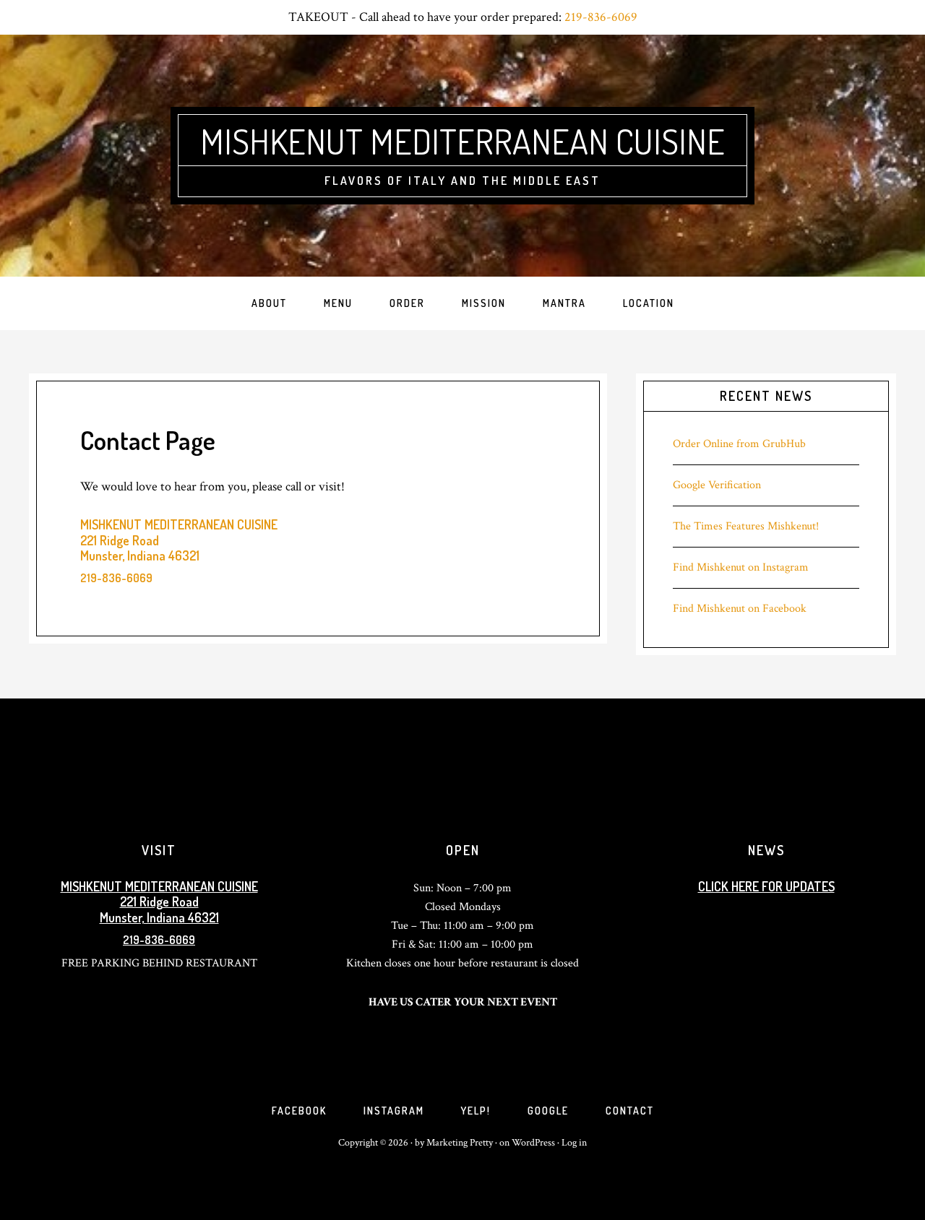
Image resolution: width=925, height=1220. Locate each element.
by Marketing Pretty (454, 1142)
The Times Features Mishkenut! (746, 526)
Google (548, 1110)
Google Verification (717, 485)
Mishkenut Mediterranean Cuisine (462, 141)
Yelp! (476, 1110)
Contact (630, 1110)
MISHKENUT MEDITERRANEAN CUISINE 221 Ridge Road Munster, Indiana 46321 (159, 901)
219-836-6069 (600, 17)
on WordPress (528, 1142)
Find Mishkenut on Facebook (739, 608)
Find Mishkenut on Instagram (741, 567)
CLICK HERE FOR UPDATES (766, 886)
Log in (574, 1142)
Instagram (393, 1110)
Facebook (299, 1110)
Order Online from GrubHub (739, 443)
